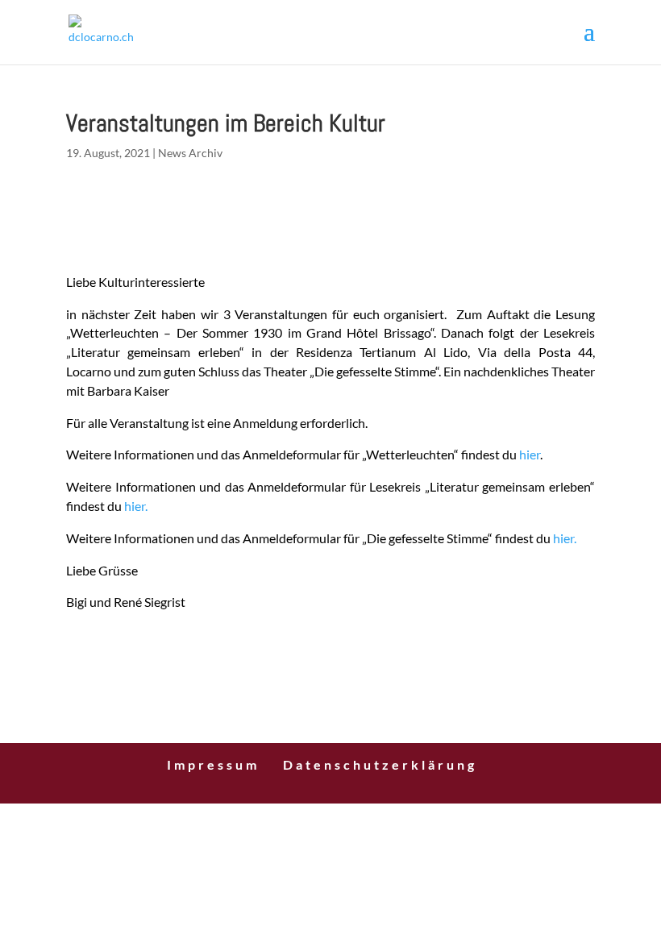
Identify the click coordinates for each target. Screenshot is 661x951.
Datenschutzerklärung (380, 764)
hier (529, 454)
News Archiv (190, 153)
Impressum (213, 764)
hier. (136, 505)
